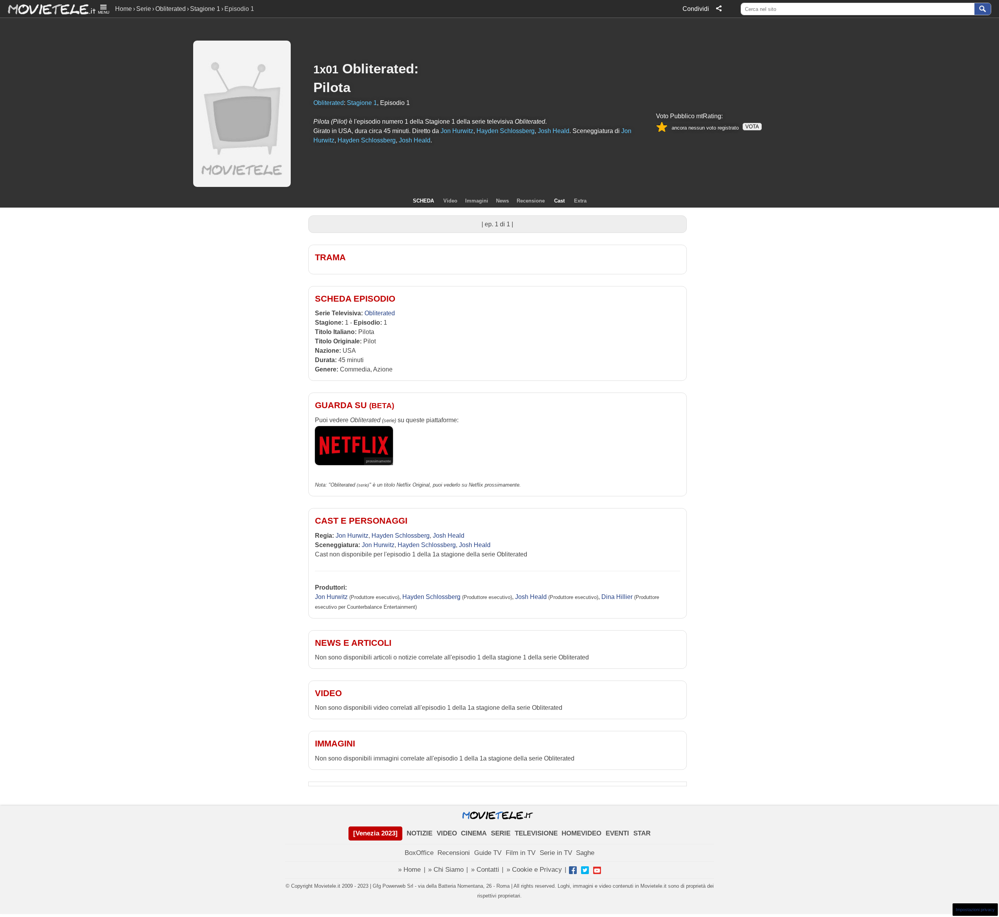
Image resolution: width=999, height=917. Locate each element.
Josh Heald (448, 535)
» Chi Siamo (446, 869)
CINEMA (474, 833)
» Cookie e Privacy (534, 869)
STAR (642, 833)
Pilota (331, 87)
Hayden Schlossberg (401, 535)
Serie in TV (556, 853)
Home (123, 8)
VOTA (752, 127)
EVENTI (617, 833)
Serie (143, 8)
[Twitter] (585, 870)
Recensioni (453, 853)
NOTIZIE (419, 833)
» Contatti (485, 869)
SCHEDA (423, 201)
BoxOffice (419, 853)
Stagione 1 (205, 8)
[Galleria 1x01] (95, 96)
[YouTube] (597, 870)
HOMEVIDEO (581, 833)
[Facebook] (573, 870)
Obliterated (170, 8)
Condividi (696, 8)
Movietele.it (48, 9)
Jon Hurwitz (352, 535)
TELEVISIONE (536, 833)
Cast (559, 201)
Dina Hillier (617, 597)
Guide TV (487, 853)
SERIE (500, 833)
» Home (409, 869)
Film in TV (520, 853)
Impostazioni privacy (975, 909)
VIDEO (447, 833)
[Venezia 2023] (375, 833)
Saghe (585, 853)
